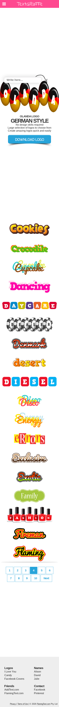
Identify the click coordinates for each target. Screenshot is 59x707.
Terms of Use (22, 704)
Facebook (39, 689)
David (37, 675)
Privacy (13, 704)
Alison (37, 671)
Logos (8, 668)
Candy (8, 675)
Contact (39, 686)
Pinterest (39, 693)
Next (46, 578)
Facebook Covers (14, 678)
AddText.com (11, 689)
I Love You (10, 671)
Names (38, 668)
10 (35, 578)
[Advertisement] (29, 42)
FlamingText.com (13, 693)
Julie (36, 678)
